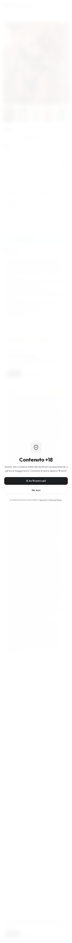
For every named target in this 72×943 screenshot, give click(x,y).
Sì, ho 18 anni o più (36, 480)
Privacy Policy (56, 500)
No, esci (36, 490)
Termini (42, 500)
